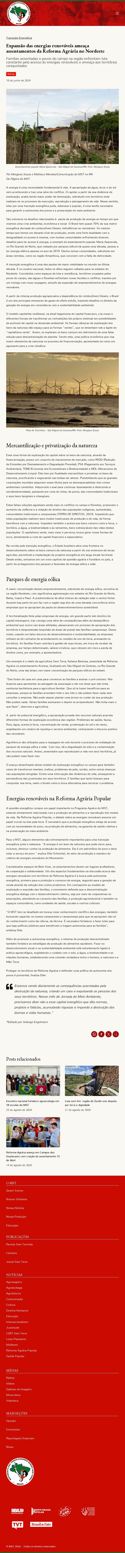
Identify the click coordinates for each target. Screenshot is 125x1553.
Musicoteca (13, 1395)
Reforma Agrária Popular (21, 1350)
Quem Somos (14, 1190)
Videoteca (12, 1400)
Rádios (10, 1377)
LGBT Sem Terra (16, 1333)
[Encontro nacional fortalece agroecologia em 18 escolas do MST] (33, 1081)
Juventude (12, 1327)
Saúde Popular (15, 1356)
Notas (9, 1447)
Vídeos (10, 1383)
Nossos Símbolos (16, 1199)
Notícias (11, 74)
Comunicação (14, 1299)
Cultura (10, 1304)
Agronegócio (14, 1282)
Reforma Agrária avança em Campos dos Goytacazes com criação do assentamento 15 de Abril (33, 1156)
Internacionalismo (17, 1322)
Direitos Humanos (17, 1310)
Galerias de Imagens (19, 1389)
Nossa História (15, 1208)
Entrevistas (13, 1429)
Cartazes (11, 1253)
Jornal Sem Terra (17, 1261)
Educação (12, 1225)
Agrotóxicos (13, 1293)
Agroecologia (14, 1287)
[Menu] (117, 13)
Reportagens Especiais (20, 1438)
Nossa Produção (16, 1216)
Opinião (11, 1421)
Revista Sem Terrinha (19, 1244)
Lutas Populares (16, 1339)
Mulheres (12, 1344)
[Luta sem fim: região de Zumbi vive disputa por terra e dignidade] (92, 1081)
